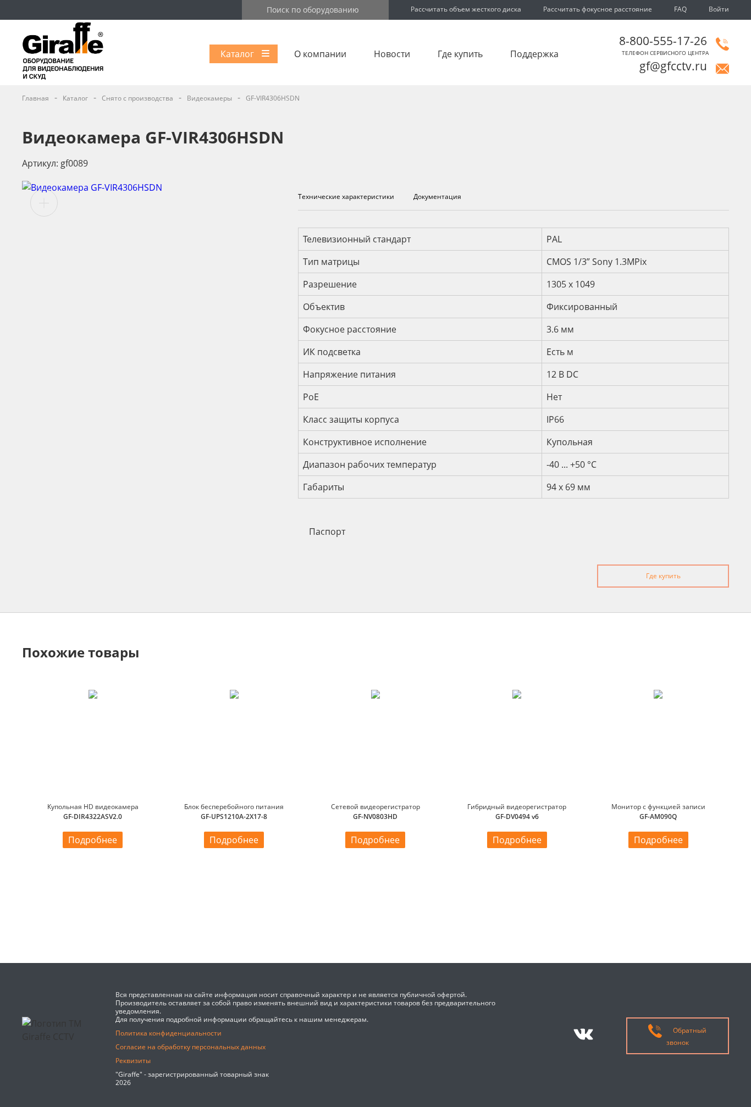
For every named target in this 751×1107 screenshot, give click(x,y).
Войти (719, 9)
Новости (392, 54)
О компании (320, 54)
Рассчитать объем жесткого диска (466, 9)
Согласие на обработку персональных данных (190, 1046)
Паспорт (327, 531)
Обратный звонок (686, 1036)
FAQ (680, 9)
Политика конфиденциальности (168, 1033)
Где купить (460, 54)
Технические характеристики (346, 196)
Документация (437, 196)
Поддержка (534, 54)
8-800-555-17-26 (663, 40)
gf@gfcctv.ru (673, 66)
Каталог (237, 54)
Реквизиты (133, 1060)
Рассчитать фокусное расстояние (597, 9)
